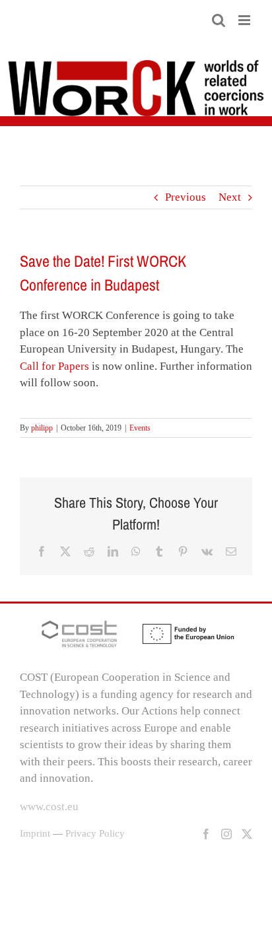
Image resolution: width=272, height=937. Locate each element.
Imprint (35, 833)
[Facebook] (206, 834)
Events (140, 428)
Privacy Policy (95, 833)
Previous (185, 197)
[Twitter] (247, 834)
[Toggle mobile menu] (245, 20)
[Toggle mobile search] (218, 20)
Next (230, 197)
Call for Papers (54, 366)
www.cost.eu (49, 806)
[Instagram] (226, 834)
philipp (42, 428)
